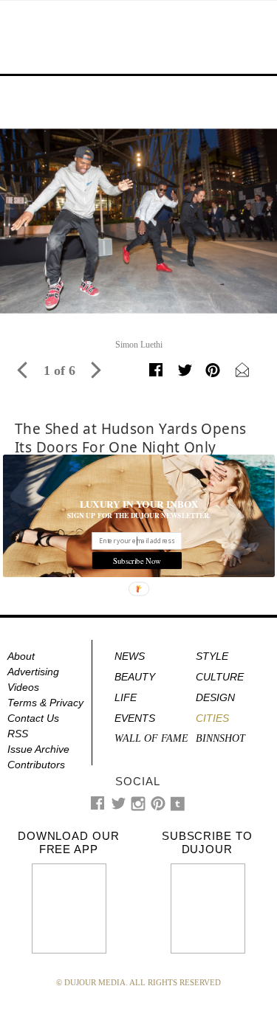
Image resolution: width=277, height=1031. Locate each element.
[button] (139, 503)
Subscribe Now (136, 560)
